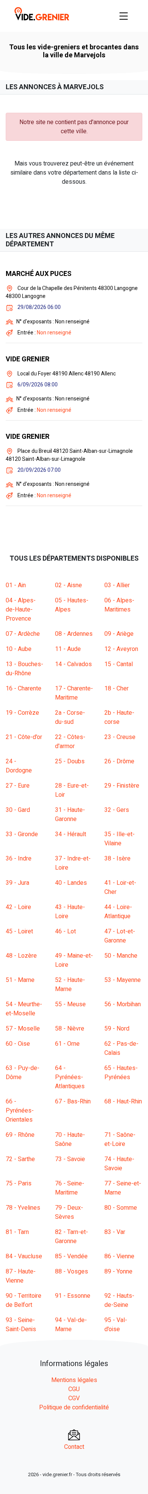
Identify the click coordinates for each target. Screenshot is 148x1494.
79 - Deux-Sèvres (69, 1212)
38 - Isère (117, 858)
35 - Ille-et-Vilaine (119, 839)
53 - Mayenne (122, 980)
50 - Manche (120, 955)
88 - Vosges (71, 1271)
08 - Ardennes (74, 633)
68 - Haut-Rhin (123, 1101)
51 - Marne (20, 980)
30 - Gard (18, 810)
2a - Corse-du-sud (70, 717)
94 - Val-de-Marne (71, 1325)
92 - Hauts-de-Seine (119, 1300)
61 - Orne (67, 1043)
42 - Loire (18, 907)
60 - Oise (18, 1043)
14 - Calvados (73, 664)
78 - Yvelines (23, 1207)
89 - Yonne (118, 1271)
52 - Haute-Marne (70, 985)
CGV (74, 1398)
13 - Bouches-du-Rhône (24, 669)
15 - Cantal (118, 664)
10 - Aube (18, 649)
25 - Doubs (70, 761)
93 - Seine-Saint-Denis (21, 1325)
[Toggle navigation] (123, 16)
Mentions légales (74, 1380)
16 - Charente (23, 688)
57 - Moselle (23, 1028)
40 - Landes (71, 882)
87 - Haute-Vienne (21, 1276)
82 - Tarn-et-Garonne (71, 1237)
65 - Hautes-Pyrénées (121, 1073)
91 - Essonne (72, 1295)
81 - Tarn (17, 1232)
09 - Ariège (119, 633)
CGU (74, 1389)
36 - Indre (18, 858)
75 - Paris (18, 1183)
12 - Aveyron (121, 649)
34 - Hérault (70, 834)
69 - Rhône (20, 1134)
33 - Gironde (22, 834)
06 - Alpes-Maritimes (119, 605)
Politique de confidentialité (74, 1407)
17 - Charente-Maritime (74, 693)
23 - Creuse (119, 737)
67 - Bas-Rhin (73, 1101)
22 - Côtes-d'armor (70, 742)
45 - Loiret (19, 931)
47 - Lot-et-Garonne (119, 936)
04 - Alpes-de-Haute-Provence (21, 609)
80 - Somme (120, 1207)
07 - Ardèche (23, 633)
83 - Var (114, 1232)
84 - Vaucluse (24, 1256)
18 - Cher (116, 688)
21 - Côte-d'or (24, 737)
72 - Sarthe (20, 1159)
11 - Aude (68, 649)
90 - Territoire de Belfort (23, 1300)
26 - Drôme (119, 761)
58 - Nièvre (69, 1028)
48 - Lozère (21, 955)
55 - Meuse (70, 1004)
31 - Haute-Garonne (70, 814)
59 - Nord (116, 1028)
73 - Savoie (70, 1159)
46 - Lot (65, 931)
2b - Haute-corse (119, 717)
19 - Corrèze (22, 712)
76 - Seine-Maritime (69, 1188)
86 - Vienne (119, 1256)
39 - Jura (17, 882)
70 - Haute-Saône (70, 1139)
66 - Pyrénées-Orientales (20, 1110)
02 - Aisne (68, 585)
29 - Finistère (121, 785)
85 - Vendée (71, 1256)
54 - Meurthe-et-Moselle (24, 1009)
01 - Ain (16, 585)
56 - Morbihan (122, 1004)
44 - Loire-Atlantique (118, 912)
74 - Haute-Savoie (119, 1164)
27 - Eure (18, 785)
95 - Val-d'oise (115, 1325)
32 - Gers (116, 810)
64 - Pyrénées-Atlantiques (70, 1077)
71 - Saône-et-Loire (119, 1139)
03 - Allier (117, 585)
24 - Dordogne (19, 766)
